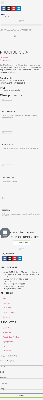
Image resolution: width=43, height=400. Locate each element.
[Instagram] (8, 8)
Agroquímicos (8, 342)
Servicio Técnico (9, 312)
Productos (8, 30)
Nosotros (6, 303)
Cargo (2, 389)
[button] (2, 2)
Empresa (3, 383)
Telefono (3, 377)
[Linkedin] (18, 8)
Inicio (2, 30)
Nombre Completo (7, 361)
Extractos (6, 346)
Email (2, 372)
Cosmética (7, 328)
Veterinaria (17, 30)
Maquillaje (7, 332)
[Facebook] (3, 8)
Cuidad (2, 366)
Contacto (6, 317)
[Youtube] (13, 8)
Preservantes (5, 60)
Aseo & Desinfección (11, 337)
